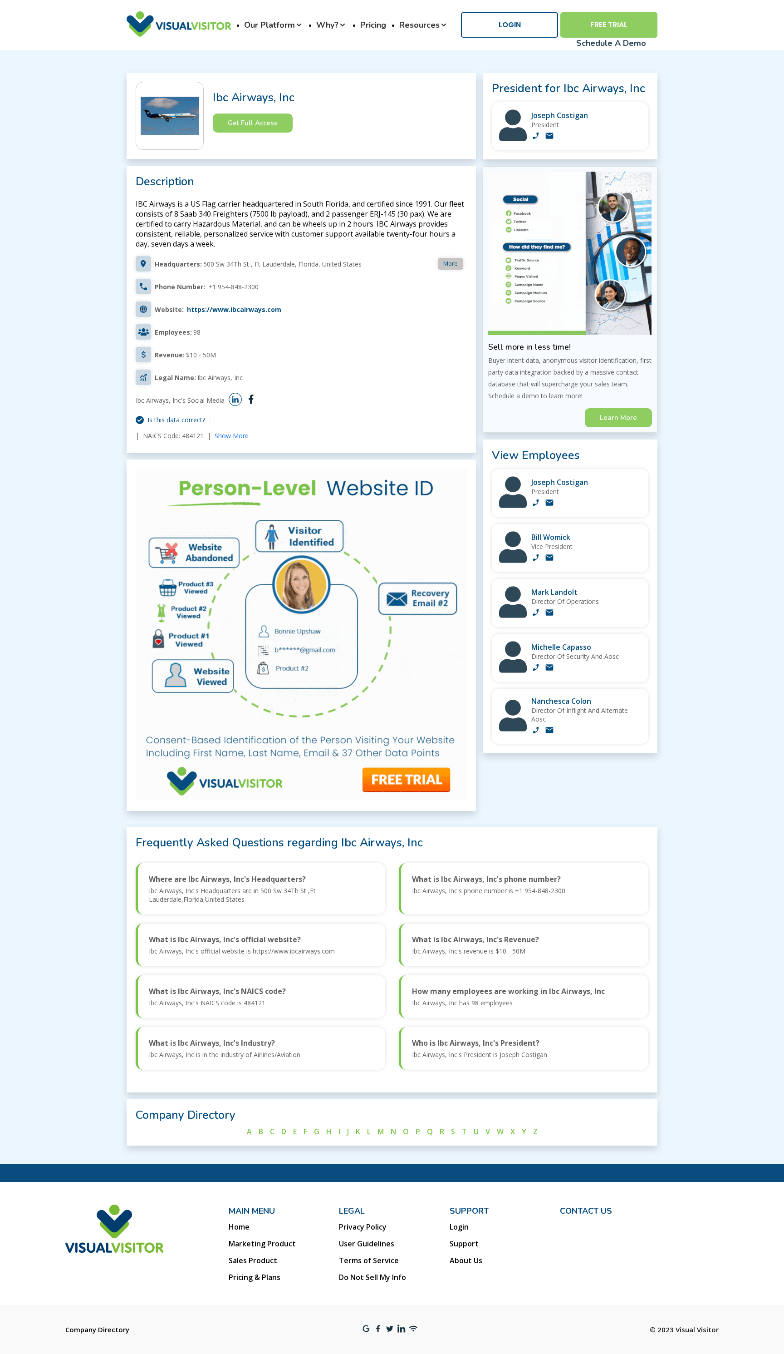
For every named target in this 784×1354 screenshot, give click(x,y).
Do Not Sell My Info (372, 1277)
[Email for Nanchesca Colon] (549, 731)
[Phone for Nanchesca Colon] (535, 731)
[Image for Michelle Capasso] (513, 670)
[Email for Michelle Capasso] (549, 668)
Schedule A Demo (611, 43)
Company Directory (97, 1329)
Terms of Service (369, 1260)
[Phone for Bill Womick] (535, 558)
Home (239, 1227)
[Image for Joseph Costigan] (513, 139)
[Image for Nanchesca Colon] (513, 729)
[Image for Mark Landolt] (513, 615)
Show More (232, 435)
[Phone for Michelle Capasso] (535, 668)
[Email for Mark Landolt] (549, 613)
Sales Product (253, 1260)
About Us (466, 1260)
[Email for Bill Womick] (549, 558)
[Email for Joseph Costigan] (549, 136)
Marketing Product (262, 1244)
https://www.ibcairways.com (234, 309)
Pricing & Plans (254, 1277)
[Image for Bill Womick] (513, 560)
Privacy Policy (363, 1227)
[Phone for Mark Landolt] (535, 613)
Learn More (618, 417)
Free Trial (608, 25)
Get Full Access (253, 123)
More (450, 263)
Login (510, 25)
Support (464, 1244)
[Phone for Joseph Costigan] (535, 136)
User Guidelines (366, 1244)
